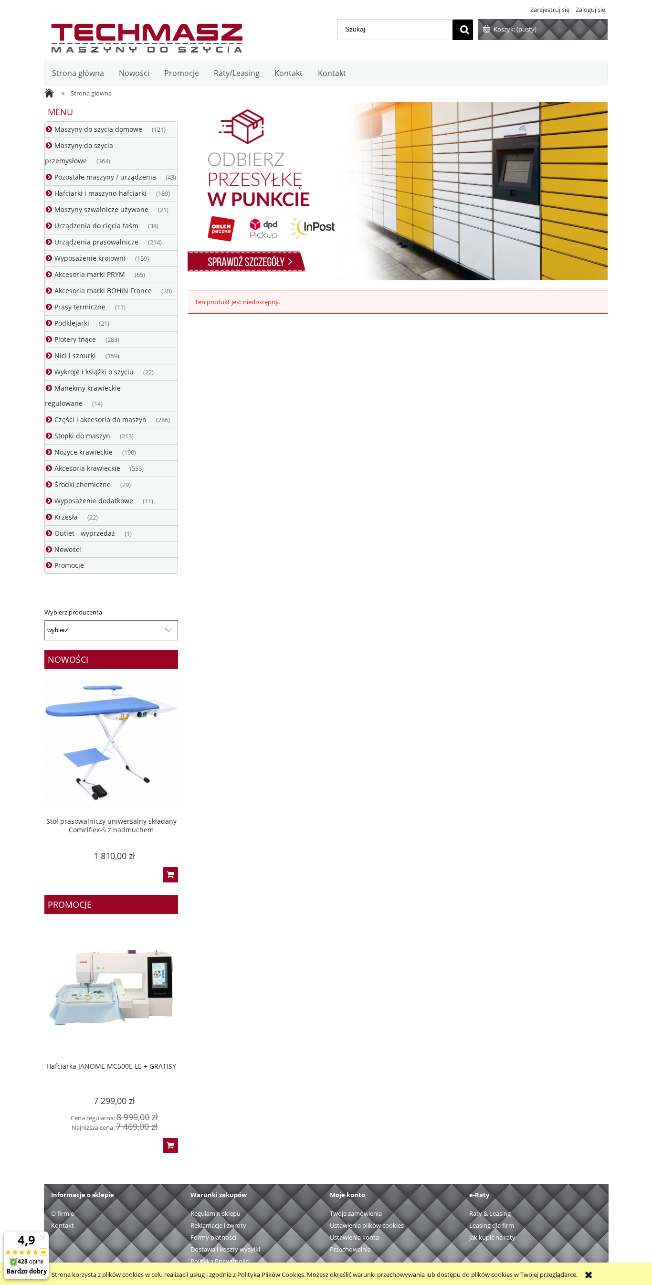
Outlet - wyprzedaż (84, 533)
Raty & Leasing (490, 1213)
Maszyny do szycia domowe (98, 129)
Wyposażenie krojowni (90, 258)
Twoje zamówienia (356, 1213)
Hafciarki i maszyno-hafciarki (100, 193)
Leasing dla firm (491, 1225)
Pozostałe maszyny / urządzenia (105, 176)
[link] (398, 191)
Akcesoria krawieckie (87, 468)
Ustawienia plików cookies (367, 1225)
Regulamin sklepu (215, 1213)
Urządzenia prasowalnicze (96, 241)
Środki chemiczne (82, 484)
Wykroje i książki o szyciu (94, 371)
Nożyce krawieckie (83, 452)
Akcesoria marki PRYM (89, 274)
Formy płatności (213, 1237)
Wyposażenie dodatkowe (93, 500)
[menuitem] (77, 73)
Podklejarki (71, 323)
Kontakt (62, 1225)
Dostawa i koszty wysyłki (225, 1249)
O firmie (62, 1213)
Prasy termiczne (79, 306)
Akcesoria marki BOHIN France (103, 290)
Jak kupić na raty (492, 1237)
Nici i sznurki (75, 355)
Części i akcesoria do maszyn (100, 419)
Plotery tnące (75, 339)
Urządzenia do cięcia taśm (96, 225)
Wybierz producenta (73, 612)
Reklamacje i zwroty (218, 1225)
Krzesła (66, 516)
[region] (398, 191)
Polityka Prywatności (220, 1261)
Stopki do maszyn (82, 435)
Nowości (67, 549)
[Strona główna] (146, 35)
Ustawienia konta (354, 1237)
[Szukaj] (462, 30)
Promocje (69, 565)
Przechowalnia (350, 1249)
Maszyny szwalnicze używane (101, 209)
